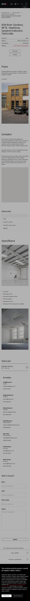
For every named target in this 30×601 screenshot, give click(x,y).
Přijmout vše (6, 595)
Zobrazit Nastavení (18, 595)
